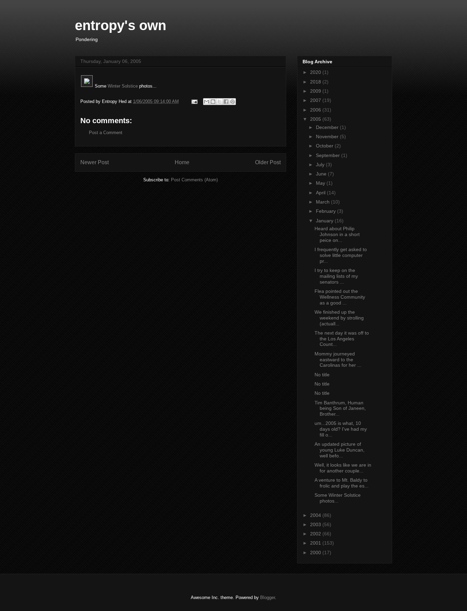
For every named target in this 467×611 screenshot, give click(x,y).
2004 (316, 515)
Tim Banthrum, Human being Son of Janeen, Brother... (340, 408)
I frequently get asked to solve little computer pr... (341, 255)
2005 (316, 119)
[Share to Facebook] (226, 101)
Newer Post (94, 162)
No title (322, 374)
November (328, 136)
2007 (316, 100)
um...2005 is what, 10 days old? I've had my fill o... (341, 429)
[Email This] (206, 101)
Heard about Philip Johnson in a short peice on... (337, 234)
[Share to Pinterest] (232, 101)
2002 (316, 533)
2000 (316, 552)
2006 (316, 110)
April (321, 192)
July (321, 164)
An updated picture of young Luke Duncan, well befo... (339, 449)
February (326, 211)
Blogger (267, 597)
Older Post (268, 162)
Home (182, 162)
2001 (316, 543)
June (322, 174)
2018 (316, 81)
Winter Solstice (123, 86)
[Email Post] (194, 101)
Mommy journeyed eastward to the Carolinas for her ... (338, 359)
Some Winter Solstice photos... (338, 498)
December (328, 127)
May (321, 183)
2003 (316, 524)
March (323, 202)
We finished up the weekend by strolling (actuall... (339, 317)
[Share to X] (219, 101)
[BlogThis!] (213, 101)
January (325, 220)
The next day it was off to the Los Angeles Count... (342, 338)
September (328, 155)
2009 (316, 91)
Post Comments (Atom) (194, 179)
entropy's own (120, 25)
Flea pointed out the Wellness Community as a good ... (340, 297)
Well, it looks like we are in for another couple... (343, 467)
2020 (316, 72)
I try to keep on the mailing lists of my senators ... (336, 276)
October (325, 145)
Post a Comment (105, 132)
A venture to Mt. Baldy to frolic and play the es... (342, 483)
